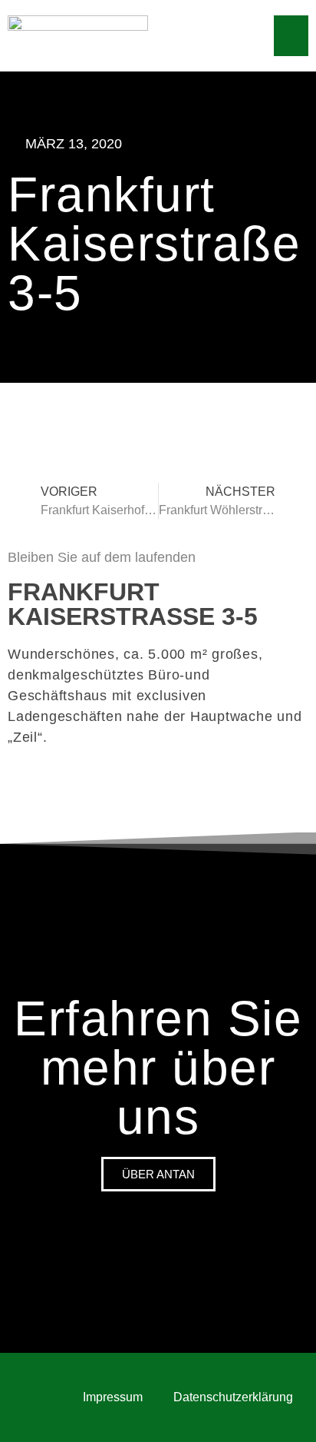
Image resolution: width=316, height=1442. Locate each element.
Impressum (113, 1397)
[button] (291, 35)
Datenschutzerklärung (233, 1397)
